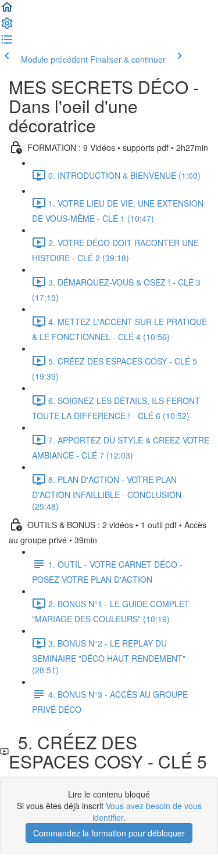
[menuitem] (7, 27)
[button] (7, 10)
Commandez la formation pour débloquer (109, 833)
